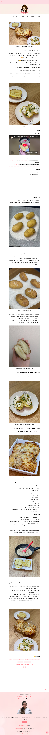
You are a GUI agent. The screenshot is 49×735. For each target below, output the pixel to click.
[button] (22, 667)
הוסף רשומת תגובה (43, 689)
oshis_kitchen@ (13, 160)
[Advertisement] (24, 186)
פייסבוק (30, 696)
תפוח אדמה (20, 661)
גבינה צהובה (27, 659)
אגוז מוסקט (37, 659)
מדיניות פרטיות (25, 733)
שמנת (25, 661)
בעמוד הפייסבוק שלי (24, 160)
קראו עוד (24, 721)
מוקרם (19, 659)
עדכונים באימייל (20, 698)
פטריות (29, 661)
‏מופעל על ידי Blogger (23, 725)
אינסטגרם (25, 696)
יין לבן (23, 659)
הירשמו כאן (16, 164)
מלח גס (14, 659)
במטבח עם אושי (39, 2)
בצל (32, 659)
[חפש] (1, 1)
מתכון (11, 659)
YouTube (19, 696)
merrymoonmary (18, 728)
